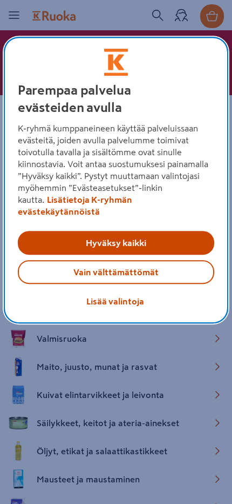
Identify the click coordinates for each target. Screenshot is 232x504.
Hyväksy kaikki (116, 242)
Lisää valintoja (115, 301)
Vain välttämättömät (116, 272)
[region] (116, 180)
